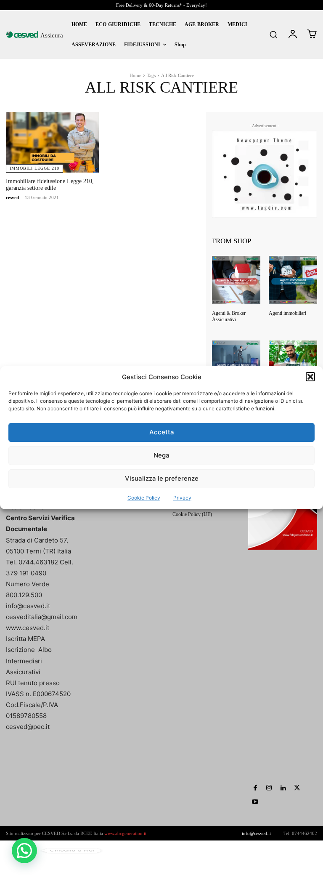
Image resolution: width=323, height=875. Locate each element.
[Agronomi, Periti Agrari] (293, 364)
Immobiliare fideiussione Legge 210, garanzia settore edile (50, 184)
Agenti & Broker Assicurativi (229, 316)
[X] (297, 788)
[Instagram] (269, 788)
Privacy (182, 498)
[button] (310, 376)
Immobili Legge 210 (34, 168)
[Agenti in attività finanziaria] (236, 364)
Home (135, 75)
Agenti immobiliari (287, 313)
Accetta (161, 432)
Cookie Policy (143, 498)
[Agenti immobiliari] (293, 280)
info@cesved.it (256, 833)
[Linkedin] (283, 788)
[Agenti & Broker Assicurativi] (236, 280)
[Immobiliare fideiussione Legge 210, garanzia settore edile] (52, 142)
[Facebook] (255, 788)
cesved (12, 197)
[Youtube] (255, 802)
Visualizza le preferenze (162, 478)
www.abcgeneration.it (125, 833)
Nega (161, 455)
